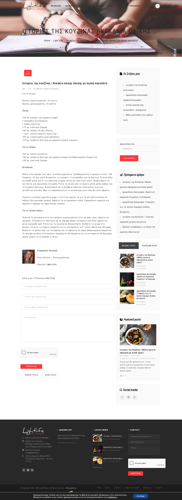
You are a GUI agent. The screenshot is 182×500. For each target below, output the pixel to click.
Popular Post (149, 246)
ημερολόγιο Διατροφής (130, 358)
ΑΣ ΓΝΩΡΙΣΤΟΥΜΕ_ (72, 6)
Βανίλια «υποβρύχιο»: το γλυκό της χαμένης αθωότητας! (137, 229)
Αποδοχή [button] (140, 496)
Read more (97, 467)
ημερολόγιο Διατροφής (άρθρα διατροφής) (135, 97)
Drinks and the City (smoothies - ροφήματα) (134, 107)
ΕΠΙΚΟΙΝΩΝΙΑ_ (135, 6)
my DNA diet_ (56, 6)
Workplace (147, 488)
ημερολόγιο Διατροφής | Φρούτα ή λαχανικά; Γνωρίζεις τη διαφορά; (137, 194)
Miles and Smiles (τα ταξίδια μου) (138, 117)
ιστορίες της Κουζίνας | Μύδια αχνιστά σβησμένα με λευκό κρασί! (136, 184)
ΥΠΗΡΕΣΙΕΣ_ (88, 6)
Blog (99, 488)
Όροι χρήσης (71, 488)
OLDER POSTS (50, 375)
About (107, 488)
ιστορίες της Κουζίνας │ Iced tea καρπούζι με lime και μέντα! (137, 219)
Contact (159, 488)
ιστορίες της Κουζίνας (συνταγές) (135, 87)
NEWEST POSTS (31, 375)
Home (47, 40)
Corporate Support (132, 488)
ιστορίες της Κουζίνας (51, 89)
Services (117, 488)
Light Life (58, 40)
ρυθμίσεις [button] (112, 497)
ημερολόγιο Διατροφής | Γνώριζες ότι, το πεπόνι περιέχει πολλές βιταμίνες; (137, 207)
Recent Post (129, 246)
